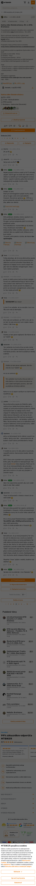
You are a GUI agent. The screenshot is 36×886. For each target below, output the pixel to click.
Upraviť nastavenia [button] (18, 878)
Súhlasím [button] (18, 872)
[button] (6, 864)
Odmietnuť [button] (18, 883)
